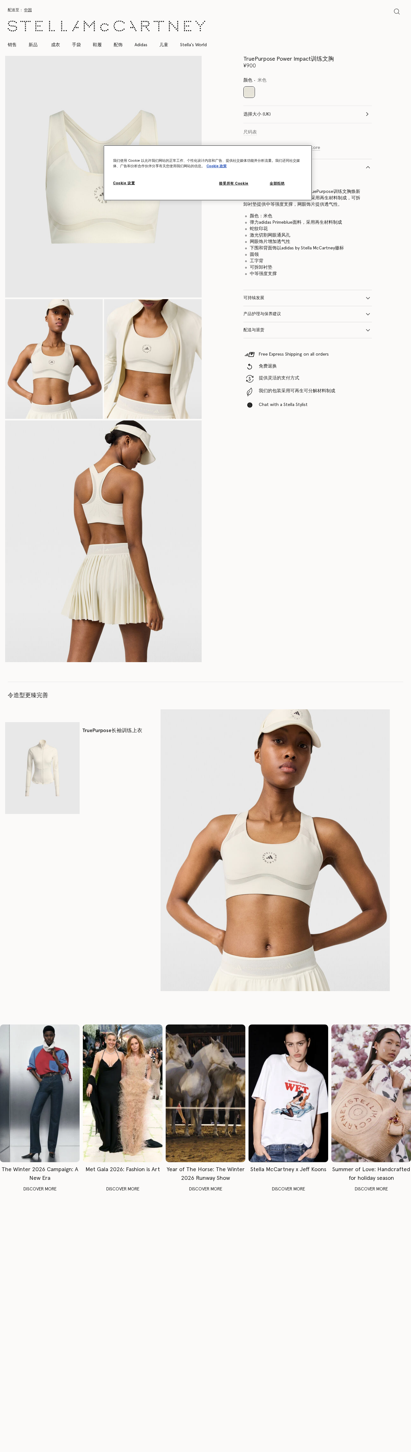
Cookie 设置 (124, 183)
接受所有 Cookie (233, 184)
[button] (54, 359)
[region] (207, 173)
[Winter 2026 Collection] (40, 1093)
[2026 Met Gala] (122, 1093)
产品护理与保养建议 (262, 314)
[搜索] (396, 11)
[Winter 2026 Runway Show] (205, 1093)
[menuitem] (33, 45)
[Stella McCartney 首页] (106, 26)
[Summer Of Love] (371, 1093)
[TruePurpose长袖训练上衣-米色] (42, 768)
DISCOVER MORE (40, 1189)
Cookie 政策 (216, 166)
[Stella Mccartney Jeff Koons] (288, 1093)
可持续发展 (253, 298)
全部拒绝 (277, 184)
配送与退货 (253, 330)
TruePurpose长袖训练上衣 (112, 730)
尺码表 (250, 132)
